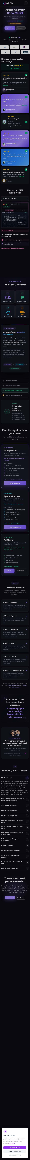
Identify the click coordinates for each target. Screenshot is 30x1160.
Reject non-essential (15, 1151)
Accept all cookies (15, 1147)
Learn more (11, 1143)
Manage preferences (15, 1155)
